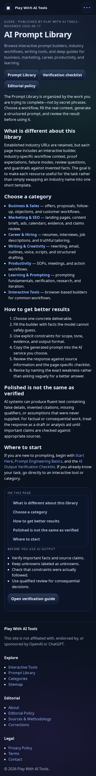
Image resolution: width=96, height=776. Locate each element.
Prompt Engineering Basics (38, 461)
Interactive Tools (23, 667)
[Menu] (87, 8)
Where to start (26, 539)
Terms (13, 753)
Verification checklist (62, 74)
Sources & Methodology (29, 718)
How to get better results (36, 521)
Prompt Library (22, 74)
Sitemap (15, 684)
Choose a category (30, 512)
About (13, 707)
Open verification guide (33, 598)
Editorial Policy (21, 713)
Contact (15, 759)
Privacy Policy (20, 747)
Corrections (18, 724)
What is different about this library (45, 503)
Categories (17, 678)
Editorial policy (21, 85)
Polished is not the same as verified (46, 530)
